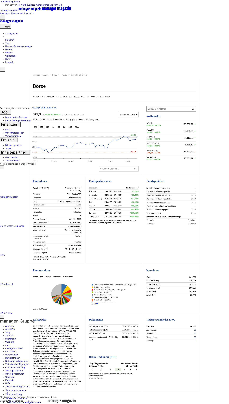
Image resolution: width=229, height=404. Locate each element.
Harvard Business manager (31, 4)
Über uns (9, 377)
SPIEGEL (9, 335)
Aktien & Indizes (47, 96)
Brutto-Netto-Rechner (16, 117)
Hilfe (7, 383)
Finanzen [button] (9, 124)
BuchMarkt (10, 338)
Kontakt (9, 380)
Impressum (10, 351)
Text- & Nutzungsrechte (17, 386)
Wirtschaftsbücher (14, 132)
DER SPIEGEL (12, 157)
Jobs (7, 345)
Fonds (64, 75)
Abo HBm (10, 329)
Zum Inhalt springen (10, 1)
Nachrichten (105, 96)
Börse (54, 75)
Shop (7, 332)
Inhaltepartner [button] (14, 152)
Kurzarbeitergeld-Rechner (18, 120)
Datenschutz (11, 354)
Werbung (9, 342)
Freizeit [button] (8, 140)
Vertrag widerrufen (14, 373)
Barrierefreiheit (12, 357)
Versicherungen (13, 136)
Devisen (94, 96)
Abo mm (9, 326)
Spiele (8, 148)
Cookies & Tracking (15, 367)
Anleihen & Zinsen (64, 96)
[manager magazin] (11, 22)
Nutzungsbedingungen (16, 361)
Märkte (36, 96)
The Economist (12, 160)
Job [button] (5, 112)
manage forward (53, 4)
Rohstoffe (85, 96)
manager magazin (40, 75)
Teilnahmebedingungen (16, 364)
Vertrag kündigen (14, 370)
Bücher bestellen (13, 145)
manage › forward (14, 348)
